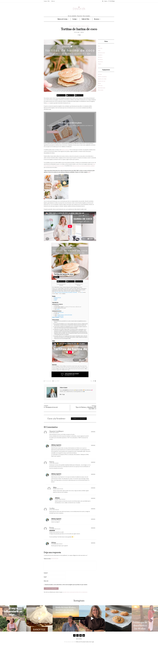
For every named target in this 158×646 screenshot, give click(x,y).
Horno (99, 83)
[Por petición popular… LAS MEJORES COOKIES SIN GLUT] (118, 618)
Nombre (46, 573)
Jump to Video (71, 95)
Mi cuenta (79, 639)
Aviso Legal (91, 641)
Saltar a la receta (61, 95)
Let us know (67, 374)
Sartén (55, 300)
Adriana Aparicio (56, 445)
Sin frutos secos (64, 292)
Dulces (74, 26)
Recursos (96, 19)
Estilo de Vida (85, 19)
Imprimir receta (79, 95)
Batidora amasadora (102, 76)
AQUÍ (89, 172)
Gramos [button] (61, 317)
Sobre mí (52, 1)
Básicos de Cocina (62, 19)
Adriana (82, 32)
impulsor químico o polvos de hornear (64, 314)
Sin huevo (100, 57)
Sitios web (46, 581)
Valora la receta (47, 558)
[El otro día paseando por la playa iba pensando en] (92, 618)
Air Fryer (100, 74)
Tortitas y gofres (85, 26)
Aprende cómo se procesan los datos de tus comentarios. (75, 592)
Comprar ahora (53, 131)
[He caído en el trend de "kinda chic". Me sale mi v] (66, 618)
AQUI (48, 103)
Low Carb (59, 292)
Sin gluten (70, 292)
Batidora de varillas (102, 78)
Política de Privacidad (80, 641)
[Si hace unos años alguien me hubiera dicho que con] (145, 618)
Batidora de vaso (57, 297)
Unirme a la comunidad (79, 418)
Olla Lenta (100, 85)
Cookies (87, 641)
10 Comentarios (48, 381)
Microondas (100, 90)
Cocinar (74, 19)
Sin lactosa (100, 61)
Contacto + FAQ (46, 1)
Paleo (99, 50)
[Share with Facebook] (78, 35)
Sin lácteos (75, 292)
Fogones (55, 298)
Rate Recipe (79, 281)
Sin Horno (78, 26)
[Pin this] (80, 35)
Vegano (99, 63)
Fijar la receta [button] (71, 281)
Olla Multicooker (101, 87)
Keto (56, 292)
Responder (93, 431)
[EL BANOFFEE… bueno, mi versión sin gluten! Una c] (39, 618)
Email (45, 577)
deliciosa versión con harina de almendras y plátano (83, 165)
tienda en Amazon (65, 149)
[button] (54, 276)
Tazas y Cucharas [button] (55, 317)
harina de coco (61, 312)
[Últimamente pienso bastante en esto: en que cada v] (13, 618)
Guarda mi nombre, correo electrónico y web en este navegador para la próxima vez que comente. (66, 584)
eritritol (58, 309)
